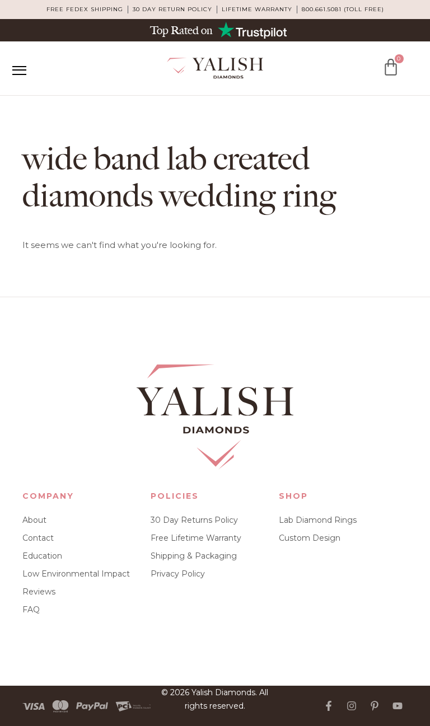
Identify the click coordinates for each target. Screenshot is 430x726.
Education (42, 556)
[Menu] (19, 70)
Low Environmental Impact (76, 574)
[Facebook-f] (329, 706)
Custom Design (309, 538)
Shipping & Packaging (194, 556)
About (34, 520)
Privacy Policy (178, 574)
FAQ (31, 610)
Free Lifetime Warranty (196, 538)
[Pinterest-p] (374, 706)
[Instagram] (352, 706)
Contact (38, 538)
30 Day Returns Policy (194, 520)
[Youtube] (397, 706)
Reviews (38, 592)
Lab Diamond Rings (318, 520)
